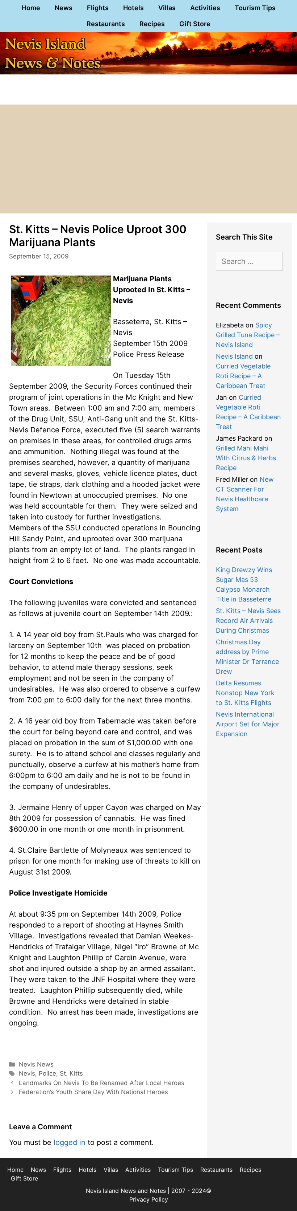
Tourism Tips (255, 8)
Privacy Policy (148, 1199)
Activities (205, 8)
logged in (69, 1142)
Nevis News (36, 1064)
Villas (167, 8)
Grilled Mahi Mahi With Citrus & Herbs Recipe (246, 458)
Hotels (133, 8)
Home (31, 8)
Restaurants (106, 24)
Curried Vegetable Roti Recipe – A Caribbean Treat (243, 376)
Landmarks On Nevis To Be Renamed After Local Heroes (101, 1082)
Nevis (27, 1073)
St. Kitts (71, 1073)
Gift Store (194, 24)
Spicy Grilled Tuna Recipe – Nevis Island (248, 334)
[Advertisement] (148, 159)
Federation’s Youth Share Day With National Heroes (93, 1092)
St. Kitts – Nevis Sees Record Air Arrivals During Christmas (248, 620)
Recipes (152, 24)
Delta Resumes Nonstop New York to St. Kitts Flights (245, 692)
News (63, 8)
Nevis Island (234, 356)
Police (47, 1073)
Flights (98, 8)
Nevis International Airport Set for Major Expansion (248, 724)
